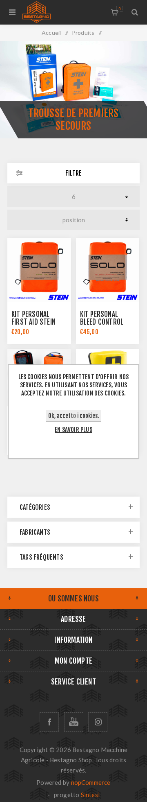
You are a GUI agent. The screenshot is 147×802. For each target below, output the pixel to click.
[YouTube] (73, 722)
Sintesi (90, 794)
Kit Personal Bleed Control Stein (102, 322)
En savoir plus (73, 430)
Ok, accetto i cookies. (73, 415)
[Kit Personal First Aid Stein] (39, 270)
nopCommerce (91, 782)
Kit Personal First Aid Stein (33, 318)
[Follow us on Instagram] (97, 722)
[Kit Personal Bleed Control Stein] (108, 270)
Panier (119, 9)
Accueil (51, 32)
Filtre (73, 173)
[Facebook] (49, 722)
